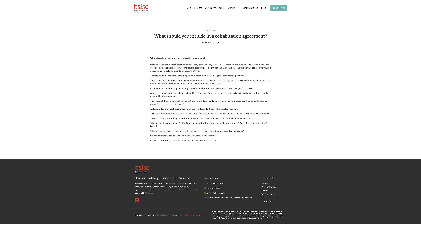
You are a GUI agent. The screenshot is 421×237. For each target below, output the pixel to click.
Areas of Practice (213, 8)
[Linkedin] (137, 200)
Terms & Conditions (193, 215)
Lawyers (198, 8)
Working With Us (250, 8)
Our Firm (232, 8)
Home (188, 8)
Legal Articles (210, 30)
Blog (263, 8)
